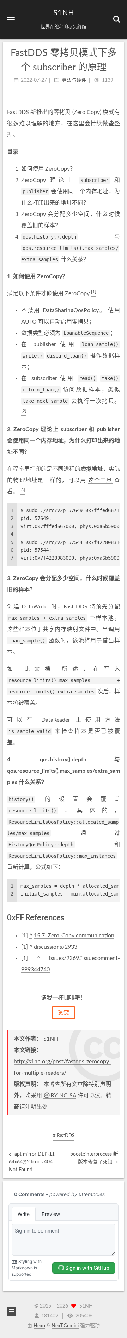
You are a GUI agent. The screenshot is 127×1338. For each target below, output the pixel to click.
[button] (11, 19)
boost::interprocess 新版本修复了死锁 (94, 1158)
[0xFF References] (115, 917)
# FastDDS (63, 1135)
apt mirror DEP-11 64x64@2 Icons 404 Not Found (32, 1162)
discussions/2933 (55, 947)
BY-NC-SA (63, 1095)
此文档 (39, 669)
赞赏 (63, 1013)
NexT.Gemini (65, 1325)
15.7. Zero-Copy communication (74, 935)
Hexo (39, 1325)
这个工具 (100, 480)
